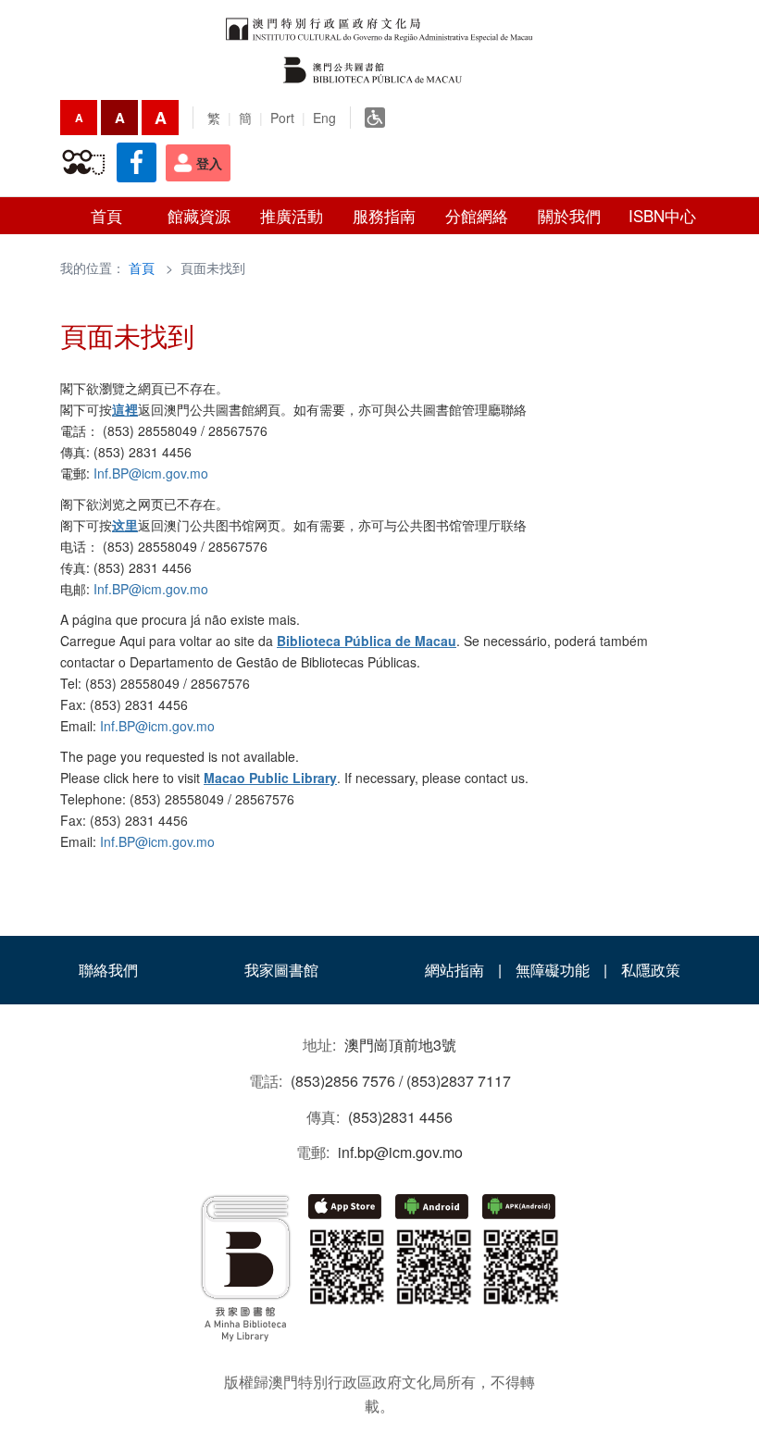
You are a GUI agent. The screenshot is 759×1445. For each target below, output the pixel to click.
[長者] (83, 163)
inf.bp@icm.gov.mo (400, 1152)
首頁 (142, 267)
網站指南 (454, 969)
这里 (125, 525)
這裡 (125, 409)
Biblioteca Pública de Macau (366, 640)
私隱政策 (650, 969)
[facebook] (136, 162)
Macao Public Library (270, 777)
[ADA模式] (375, 117)
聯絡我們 (108, 969)
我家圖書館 (281, 969)
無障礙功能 (553, 969)
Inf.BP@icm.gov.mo (150, 473)
